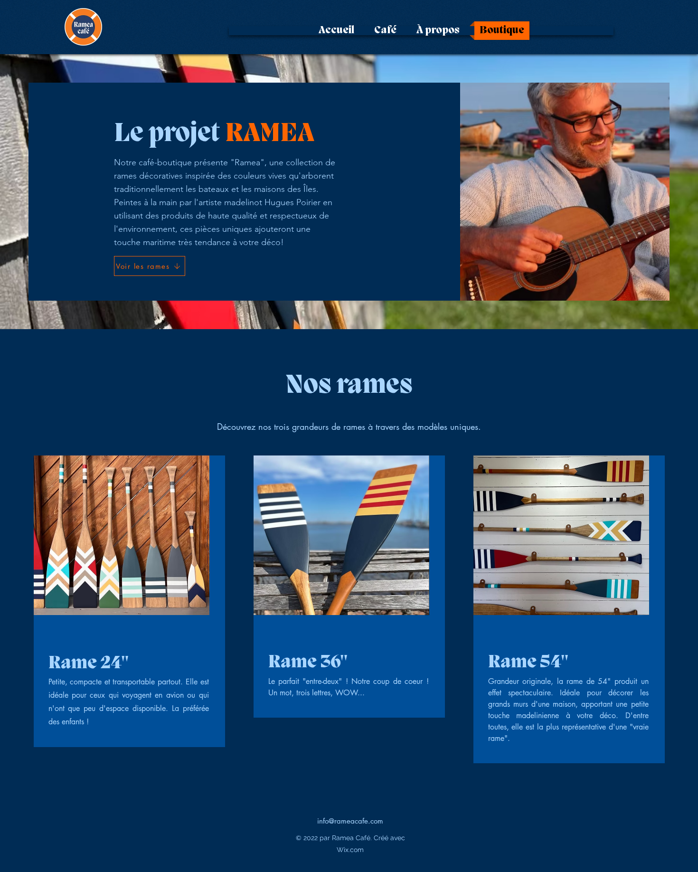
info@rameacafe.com (350, 820)
